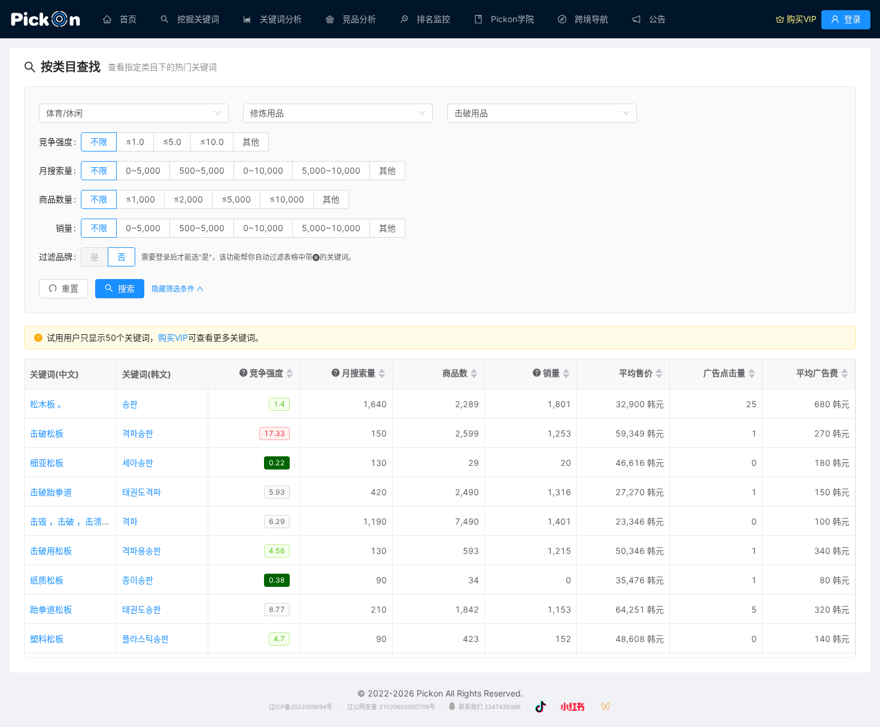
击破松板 (46, 433)
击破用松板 (51, 551)
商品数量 (55, 199)
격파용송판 (141, 551)
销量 (55, 228)
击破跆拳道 (51, 492)
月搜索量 (55, 170)
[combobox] (134, 113)
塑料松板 (46, 639)
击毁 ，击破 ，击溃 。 (71, 521)
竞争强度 (55, 142)
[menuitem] (119, 19)
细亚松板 (46, 463)
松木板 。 (48, 404)
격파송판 (137, 433)
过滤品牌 (55, 257)
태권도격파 (141, 492)
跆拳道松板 (51, 609)
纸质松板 (46, 580)
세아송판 (137, 463)
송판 (130, 404)
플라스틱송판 (145, 639)
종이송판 (137, 580)
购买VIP (173, 337)
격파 (130, 521)
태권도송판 (141, 609)
